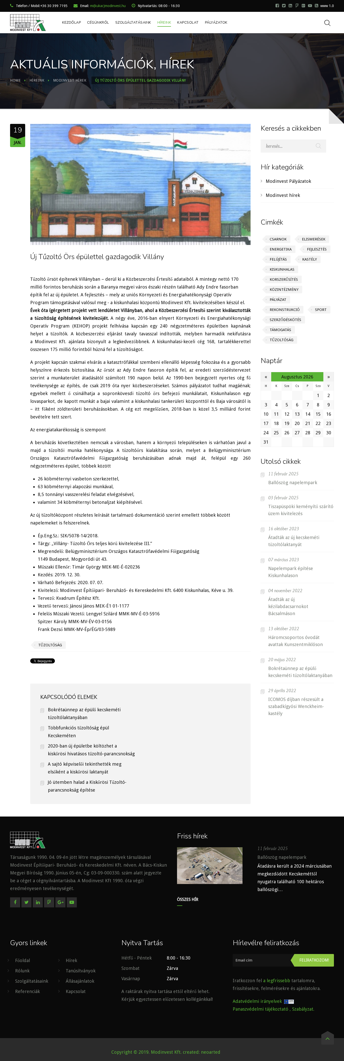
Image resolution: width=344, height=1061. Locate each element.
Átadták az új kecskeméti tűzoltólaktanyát (293, 541)
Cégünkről (98, 22)
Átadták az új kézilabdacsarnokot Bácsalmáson (288, 606)
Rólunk (22, 970)
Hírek (71, 960)
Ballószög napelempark (292, 482)
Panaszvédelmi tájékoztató (260, 1009)
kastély (309, 259)
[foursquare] (297, 5)
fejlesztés (317, 249)
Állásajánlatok (80, 981)
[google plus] (303, 5)
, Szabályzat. (302, 1009)
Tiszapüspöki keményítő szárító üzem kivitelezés (300, 510)
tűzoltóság (281, 340)
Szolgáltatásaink (133, 22)
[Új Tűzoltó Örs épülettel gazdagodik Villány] (140, 185)
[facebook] (277, 5)
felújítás (278, 259)
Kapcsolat (188, 22)
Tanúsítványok (80, 970)
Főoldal (22, 960)
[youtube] (310, 5)
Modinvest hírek (70, 80)
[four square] (49, 902)
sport (321, 309)
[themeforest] (316, 5)
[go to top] (327, 1040)
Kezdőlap (71, 22)
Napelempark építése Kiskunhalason (290, 572)
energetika (281, 249)
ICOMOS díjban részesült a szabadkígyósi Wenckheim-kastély (296, 706)
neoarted (210, 1052)
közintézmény (284, 289)
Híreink (164, 22)
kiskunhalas (282, 269)
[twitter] (284, 5)
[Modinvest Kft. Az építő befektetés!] (28, 22)
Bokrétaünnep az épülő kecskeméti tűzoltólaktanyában (300, 672)
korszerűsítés (284, 279)
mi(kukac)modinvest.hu (108, 6)
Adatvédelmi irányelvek (257, 1001)
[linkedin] (290, 5)
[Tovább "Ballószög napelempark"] (210, 865)
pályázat (278, 299)
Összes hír (187, 899)
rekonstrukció (285, 309)
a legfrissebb (276, 980)
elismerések (313, 239)
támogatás (280, 330)
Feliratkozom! (314, 960)
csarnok (278, 239)
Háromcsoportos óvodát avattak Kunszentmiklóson (295, 641)
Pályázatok (216, 22)
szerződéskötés (285, 319)
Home (15, 80)
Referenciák (27, 991)
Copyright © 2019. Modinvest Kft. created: (156, 1052)
